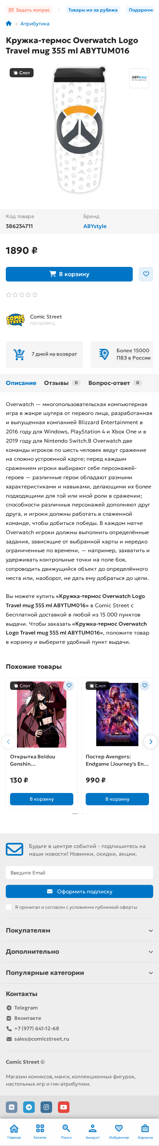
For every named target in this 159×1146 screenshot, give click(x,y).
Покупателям (28, 930)
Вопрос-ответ (113, 382)
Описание (21, 382)
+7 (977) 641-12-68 (36, 1028)
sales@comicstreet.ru (41, 1039)
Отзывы (61, 382)
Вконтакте (27, 1018)
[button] (8, 741)
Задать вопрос (33, 10)
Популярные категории (45, 973)
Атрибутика (34, 23)
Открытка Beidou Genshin (32, 760)
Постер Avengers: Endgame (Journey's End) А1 (117, 760)
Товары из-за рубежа (93, 10)
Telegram (26, 1007)
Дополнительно (32, 952)
